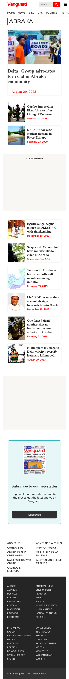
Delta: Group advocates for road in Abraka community (31, 75)
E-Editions (36, 12)
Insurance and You (47, 613)
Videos (40, 647)
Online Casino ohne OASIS (17, 554)
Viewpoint (42, 651)
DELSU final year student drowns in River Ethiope (39, 133)
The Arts (41, 635)
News (21, 12)
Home (11, 12)
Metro (11, 639)
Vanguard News (17, 4)
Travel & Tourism (46, 643)
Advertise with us (49, 543)
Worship (41, 659)
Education (13, 613)
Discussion (13, 609)
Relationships (15, 651)
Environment (43, 590)
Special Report (16, 655)
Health (40, 601)
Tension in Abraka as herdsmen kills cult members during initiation (41, 275)
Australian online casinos (49, 562)
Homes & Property (46, 605)
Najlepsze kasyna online (19, 562)
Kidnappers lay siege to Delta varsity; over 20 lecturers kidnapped (43, 351)
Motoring (12, 643)
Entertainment (44, 586)
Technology (43, 631)
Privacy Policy (46, 547)
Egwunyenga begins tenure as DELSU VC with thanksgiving (42, 227)
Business (12, 593)
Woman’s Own (44, 655)
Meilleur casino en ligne (47, 554)
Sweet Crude (43, 628)
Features (41, 593)
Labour (11, 631)
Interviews (13, 628)
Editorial (12, 605)
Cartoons (41, 639)
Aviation (12, 590)
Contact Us (15, 547)
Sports (11, 659)
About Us (13, 543)
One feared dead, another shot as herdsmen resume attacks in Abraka (39, 326)
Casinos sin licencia (15, 569)
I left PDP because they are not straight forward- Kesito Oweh (43, 300)
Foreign (40, 597)
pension (40, 617)
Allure (11, 586)
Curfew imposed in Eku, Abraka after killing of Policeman (40, 110)
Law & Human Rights (19, 635)
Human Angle (44, 609)
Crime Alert (14, 601)
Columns (12, 597)
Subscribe (34, 515)
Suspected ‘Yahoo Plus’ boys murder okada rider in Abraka (43, 250)
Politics (51, 12)
